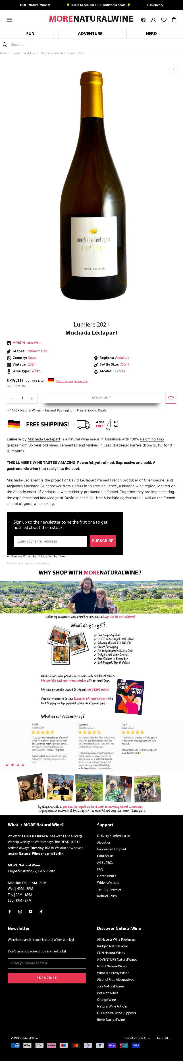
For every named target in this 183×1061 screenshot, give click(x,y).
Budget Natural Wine (112, 946)
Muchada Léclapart (91, 333)
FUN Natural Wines (111, 953)
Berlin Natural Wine (111, 1020)
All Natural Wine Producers (116, 940)
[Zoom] (173, 69)
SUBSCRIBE (103, 541)
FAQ (100, 869)
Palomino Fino (37, 351)
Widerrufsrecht (108, 883)
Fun (30, 34)
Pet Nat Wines (107, 993)
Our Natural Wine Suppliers (116, 1013)
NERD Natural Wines (112, 966)
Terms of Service (109, 889)
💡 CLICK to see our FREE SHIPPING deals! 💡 (98, 5)
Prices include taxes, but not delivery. (28, 563)
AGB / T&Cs (105, 863)
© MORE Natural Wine (24, 1038)
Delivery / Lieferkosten (113, 836)
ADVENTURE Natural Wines (117, 960)
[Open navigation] (9, 19)
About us (103, 843)
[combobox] (37, 44)
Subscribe (47, 978)
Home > (5, 53)
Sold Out (102, 398)
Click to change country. (71, 381)
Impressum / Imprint (112, 849)
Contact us (105, 856)
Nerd (151, 34)
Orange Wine (106, 1000)
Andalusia (122, 358)
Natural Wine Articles (112, 1006)
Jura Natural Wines (110, 986)
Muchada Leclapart (44, 439)
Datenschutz (106, 876)
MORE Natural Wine (26, 343)
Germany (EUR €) (135, 1038)
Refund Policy (107, 896)
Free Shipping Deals (91, 410)
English (162, 1038)
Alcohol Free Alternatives (115, 980)
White (35, 371)
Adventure (90, 34)
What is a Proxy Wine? (113, 973)
